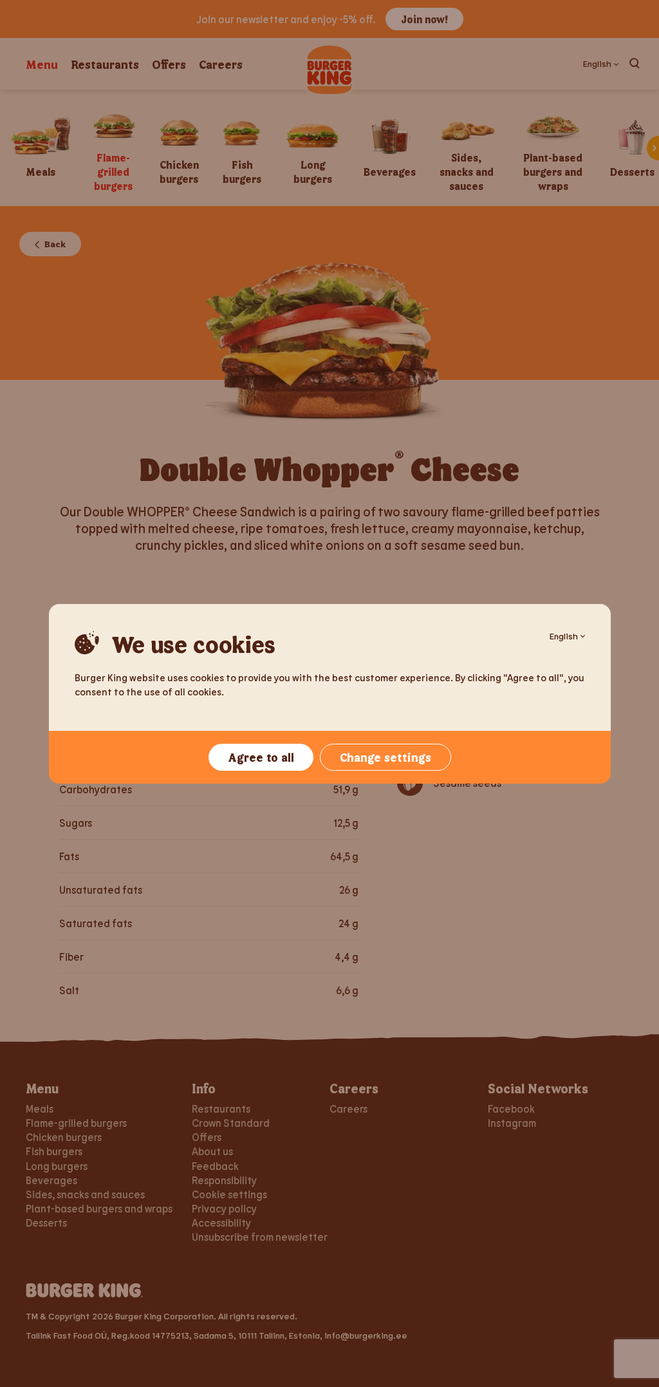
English (564, 635)
